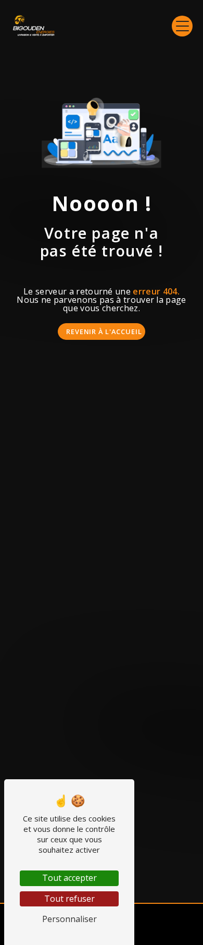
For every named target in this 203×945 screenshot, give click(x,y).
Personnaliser (69, 919)
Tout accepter (69, 877)
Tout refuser (69, 898)
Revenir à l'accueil (104, 331)
